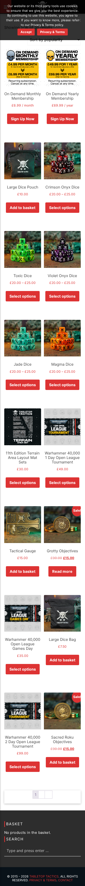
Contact (65, 880)
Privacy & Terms (42, 880)
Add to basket (22, 207)
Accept (26, 32)
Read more (62, 571)
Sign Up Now (22, 118)
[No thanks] (79, 20)
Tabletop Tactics (44, 876)
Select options (62, 207)
